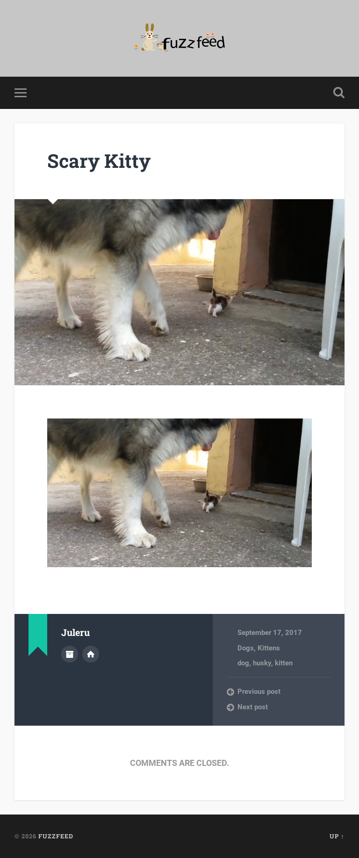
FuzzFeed (55, 836)
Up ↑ (337, 836)
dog (243, 663)
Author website (90, 654)
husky (262, 663)
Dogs (245, 648)
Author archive (69, 654)
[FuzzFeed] (179, 38)
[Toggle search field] (339, 92)
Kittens (269, 648)
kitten (284, 663)
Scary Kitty (99, 160)
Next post (252, 707)
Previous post (258, 691)
